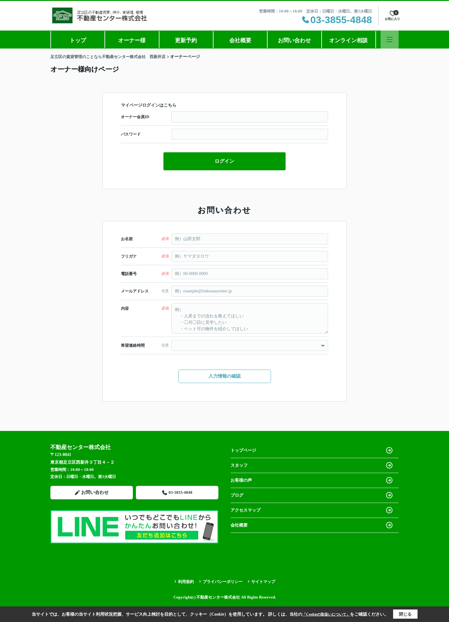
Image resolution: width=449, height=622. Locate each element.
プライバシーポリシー (223, 581)
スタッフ (239, 465)
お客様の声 (241, 480)
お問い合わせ (294, 40)
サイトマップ (263, 581)
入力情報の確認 (225, 376)
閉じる (405, 614)
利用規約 (186, 581)
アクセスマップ (246, 510)
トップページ (243, 450)
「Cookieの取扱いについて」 (326, 614)
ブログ (237, 495)
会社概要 (240, 40)
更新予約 (186, 40)
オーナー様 (132, 40)
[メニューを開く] (390, 39)
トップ (78, 40)
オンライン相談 (348, 40)
